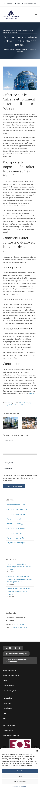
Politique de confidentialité (19, 786)
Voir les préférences (20, 781)
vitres (29, 350)
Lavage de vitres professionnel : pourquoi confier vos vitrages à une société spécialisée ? (19, 579)
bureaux (31, 394)
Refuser (20, 776)
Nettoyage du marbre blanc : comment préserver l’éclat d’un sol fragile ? (19, 567)
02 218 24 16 (19, 625)
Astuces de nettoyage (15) (16, 505)
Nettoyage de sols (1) (14, 519)
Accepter (20, 771)
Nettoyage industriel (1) (15, 538)
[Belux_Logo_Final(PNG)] (11, 11)
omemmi (7, 403)
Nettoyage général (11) (15, 533)
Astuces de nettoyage (25, 403)
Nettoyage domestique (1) (16, 528)
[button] (37, 751)
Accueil (6, 49)
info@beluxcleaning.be (19, 627)
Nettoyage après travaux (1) (17, 509)
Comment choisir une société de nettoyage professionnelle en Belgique (18, 591)
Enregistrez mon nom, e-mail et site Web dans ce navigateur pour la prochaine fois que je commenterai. (20, 478)
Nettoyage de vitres (8, 405)
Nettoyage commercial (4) (16, 514)
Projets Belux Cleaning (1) (16, 543)
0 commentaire (19, 405)
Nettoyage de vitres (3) (15, 524)
